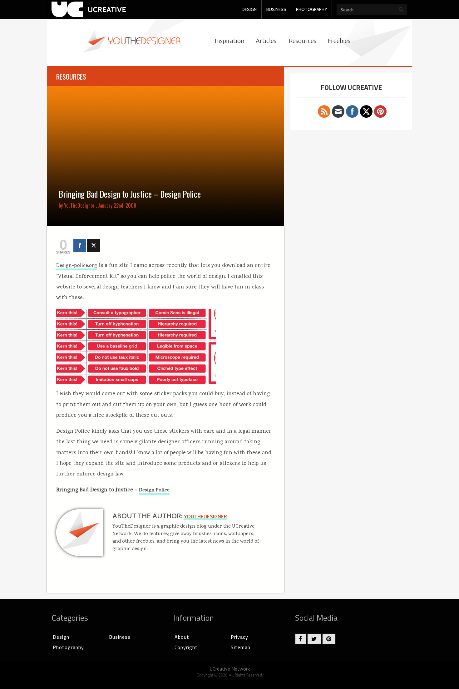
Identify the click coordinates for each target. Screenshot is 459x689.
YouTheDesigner (79, 205)
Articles (266, 40)
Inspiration (229, 40)
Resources (302, 40)
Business (120, 637)
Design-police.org (76, 266)
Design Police (154, 490)
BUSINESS (276, 9)
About (182, 637)
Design (61, 637)
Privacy (239, 637)
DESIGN (249, 9)
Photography (68, 647)
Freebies (339, 40)
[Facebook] (79, 245)
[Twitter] (93, 245)
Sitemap (240, 647)
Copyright (186, 647)
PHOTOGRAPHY (311, 9)
